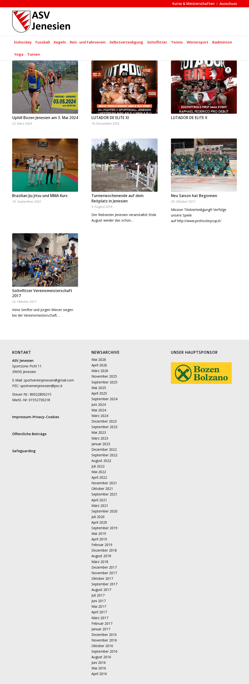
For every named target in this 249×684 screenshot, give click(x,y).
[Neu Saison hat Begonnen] (204, 165)
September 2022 (104, 455)
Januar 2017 (100, 629)
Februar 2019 (101, 544)
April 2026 (99, 365)
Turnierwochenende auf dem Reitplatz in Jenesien (117, 198)
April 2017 (99, 612)
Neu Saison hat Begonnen (194, 195)
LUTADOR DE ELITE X (189, 117)
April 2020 (99, 522)
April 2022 (99, 477)
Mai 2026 (98, 359)
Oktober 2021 (102, 488)
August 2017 (101, 589)
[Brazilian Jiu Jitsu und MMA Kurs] (45, 165)
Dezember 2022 (104, 449)
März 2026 (99, 370)
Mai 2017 (98, 606)
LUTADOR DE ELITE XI (110, 117)
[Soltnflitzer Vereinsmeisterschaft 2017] (45, 259)
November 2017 (104, 573)
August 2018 (101, 556)
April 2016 (99, 673)
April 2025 (99, 393)
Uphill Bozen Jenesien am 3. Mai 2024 (45, 117)
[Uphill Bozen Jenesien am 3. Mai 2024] (45, 87)
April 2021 (99, 500)
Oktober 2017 (102, 578)
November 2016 (104, 640)
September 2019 (104, 528)
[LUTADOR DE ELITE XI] (124, 87)
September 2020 (104, 511)
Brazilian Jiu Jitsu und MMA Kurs (40, 195)
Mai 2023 (98, 432)
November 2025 (104, 376)
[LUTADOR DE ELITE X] (204, 87)
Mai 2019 (98, 533)
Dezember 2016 (104, 634)
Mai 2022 (98, 471)
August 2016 (101, 657)
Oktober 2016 (102, 645)
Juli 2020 (98, 516)
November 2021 (104, 483)
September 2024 (104, 399)
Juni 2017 (98, 600)
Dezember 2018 (104, 550)
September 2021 (104, 494)
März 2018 (99, 561)
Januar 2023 (100, 444)
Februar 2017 (101, 623)
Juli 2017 (98, 595)
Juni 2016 (98, 662)
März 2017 (99, 617)
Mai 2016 (98, 668)
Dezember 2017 (104, 567)
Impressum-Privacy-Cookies (35, 417)
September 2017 (104, 584)
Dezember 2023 (104, 421)
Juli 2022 (98, 466)
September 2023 (104, 426)
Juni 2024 (98, 404)
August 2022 (101, 460)
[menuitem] (193, 3)
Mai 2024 (98, 410)
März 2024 (99, 415)
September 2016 (104, 651)
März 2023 (99, 438)
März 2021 (99, 505)
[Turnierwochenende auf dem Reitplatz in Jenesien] (124, 165)
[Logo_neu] (41, 22)
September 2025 (104, 382)
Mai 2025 (98, 387)
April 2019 (99, 539)
